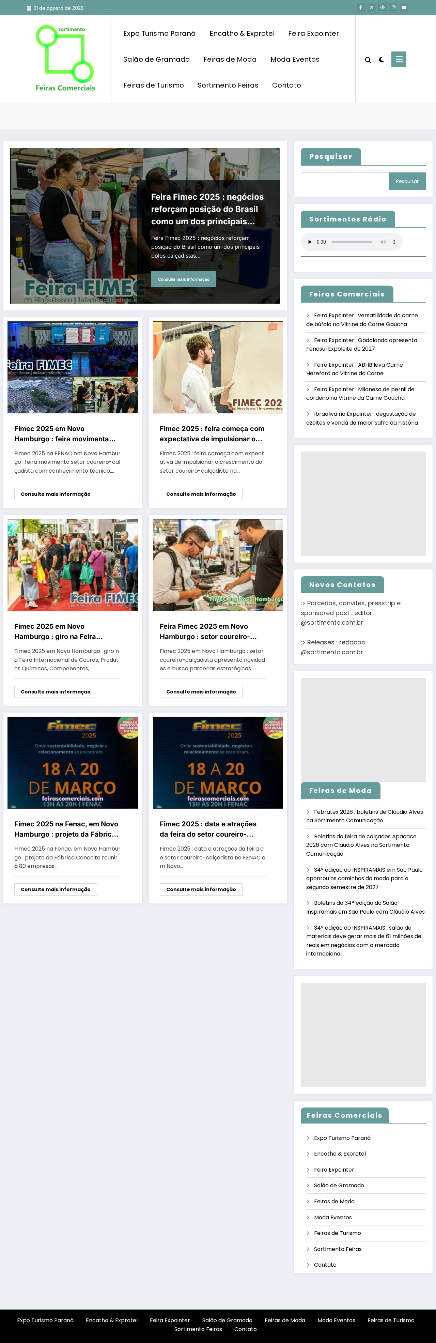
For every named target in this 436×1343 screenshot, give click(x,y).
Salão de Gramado (156, 59)
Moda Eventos (295, 59)
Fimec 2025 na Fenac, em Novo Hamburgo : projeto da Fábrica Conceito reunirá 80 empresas (66, 829)
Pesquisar (407, 181)
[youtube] (404, 7)
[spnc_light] (381, 59)
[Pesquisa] (368, 59)
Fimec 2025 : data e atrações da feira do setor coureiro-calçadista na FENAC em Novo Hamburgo (210, 829)
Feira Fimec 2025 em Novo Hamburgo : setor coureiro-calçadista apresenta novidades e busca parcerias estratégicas (213, 632)
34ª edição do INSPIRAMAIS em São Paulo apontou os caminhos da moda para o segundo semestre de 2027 (364, 878)
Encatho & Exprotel (242, 33)
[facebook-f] (361, 7)
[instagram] (393, 7)
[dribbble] (382, 7)
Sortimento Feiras (228, 85)
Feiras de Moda (230, 59)
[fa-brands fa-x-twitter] (372, 7)
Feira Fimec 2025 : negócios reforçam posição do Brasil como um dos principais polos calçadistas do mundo (207, 210)
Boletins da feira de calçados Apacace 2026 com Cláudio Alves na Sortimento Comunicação (361, 845)
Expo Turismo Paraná (159, 33)
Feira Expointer (313, 33)
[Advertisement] (363, 504)
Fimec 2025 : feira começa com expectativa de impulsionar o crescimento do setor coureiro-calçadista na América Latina (212, 434)
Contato (286, 85)
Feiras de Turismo (153, 85)
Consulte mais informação (183, 279)
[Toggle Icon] (398, 59)
